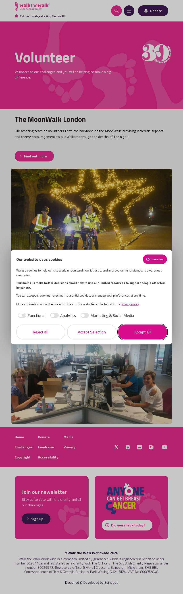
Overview (157, 259)
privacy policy (130, 304)
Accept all (142, 332)
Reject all (40, 332)
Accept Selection (92, 332)
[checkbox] (31, 315)
